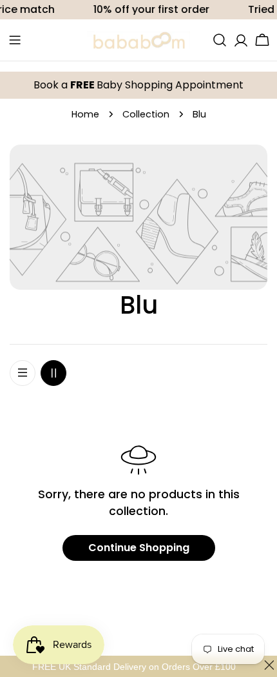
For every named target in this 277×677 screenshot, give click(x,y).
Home (85, 114)
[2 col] (53, 373)
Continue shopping (138, 547)
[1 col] (22, 373)
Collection (145, 114)
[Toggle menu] (15, 40)
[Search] (220, 40)
